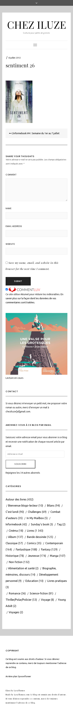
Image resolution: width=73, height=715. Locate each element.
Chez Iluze (36, 24)
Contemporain (54, 543)
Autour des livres (16, 499)
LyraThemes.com (22, 694)
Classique (11, 543)
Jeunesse (33, 555)
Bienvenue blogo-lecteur (23, 505)
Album (12, 536)
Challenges (34, 511)
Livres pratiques (57, 580)
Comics (31, 543)
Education (31, 580)
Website (10, 244)
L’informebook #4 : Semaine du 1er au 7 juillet (35, 133)
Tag (59, 524)
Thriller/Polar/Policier (19, 599)
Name (8, 208)
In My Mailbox (35, 518)
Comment (11, 174)
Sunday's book (40, 524)
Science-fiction (39, 593)
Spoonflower (24, 676)
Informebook (14, 524)
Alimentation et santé (21, 568)
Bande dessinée (36, 536)
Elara (8, 690)
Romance (14, 593)
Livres (30, 530)
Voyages (14, 612)
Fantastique (23, 549)
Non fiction (16, 562)
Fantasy (46, 549)
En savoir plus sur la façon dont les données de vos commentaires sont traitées (34, 298)
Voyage (45, 599)
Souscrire (20, 464)
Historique (12, 555)
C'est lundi (12, 511)
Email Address (14, 226)
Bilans (50, 505)
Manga (54, 555)
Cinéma (13, 530)
